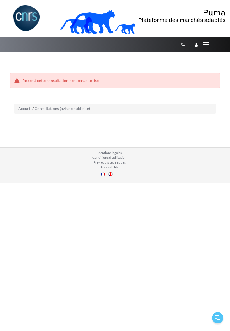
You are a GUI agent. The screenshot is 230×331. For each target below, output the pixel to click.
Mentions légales (109, 153)
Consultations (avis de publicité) (62, 108)
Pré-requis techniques (109, 162)
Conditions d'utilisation (109, 157)
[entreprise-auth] (196, 45)
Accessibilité (109, 167)
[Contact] (183, 45)
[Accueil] (26, 18)
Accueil (24, 108)
